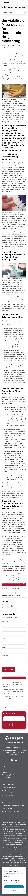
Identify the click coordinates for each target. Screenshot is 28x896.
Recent (4, 678)
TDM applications (7, 81)
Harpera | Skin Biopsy (8, 808)
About (3, 766)
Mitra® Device (10, 593)
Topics (4, 704)
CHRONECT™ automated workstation (13, 805)
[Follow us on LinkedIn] (12, 759)
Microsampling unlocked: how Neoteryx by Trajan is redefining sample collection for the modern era (14, 691)
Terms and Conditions (8, 795)
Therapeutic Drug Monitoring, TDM (11, 595)
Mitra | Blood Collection (8, 803)
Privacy (10, 752)
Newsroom (5, 772)
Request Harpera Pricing (9, 787)
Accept (14, 886)
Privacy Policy (6, 777)
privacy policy (19, 873)
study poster (10, 69)
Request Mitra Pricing (8, 784)
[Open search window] (23, 2)
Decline (14, 890)
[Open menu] (25, 2)
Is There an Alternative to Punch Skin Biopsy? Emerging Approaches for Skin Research (13, 684)
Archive (4, 707)
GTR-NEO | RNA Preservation (10, 811)
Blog (3, 769)
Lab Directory (5, 790)
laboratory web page (11, 578)
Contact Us (14, 745)
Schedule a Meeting (7, 793)
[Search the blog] (24, 12)
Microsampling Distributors (9, 775)
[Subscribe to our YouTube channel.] (16, 759)
